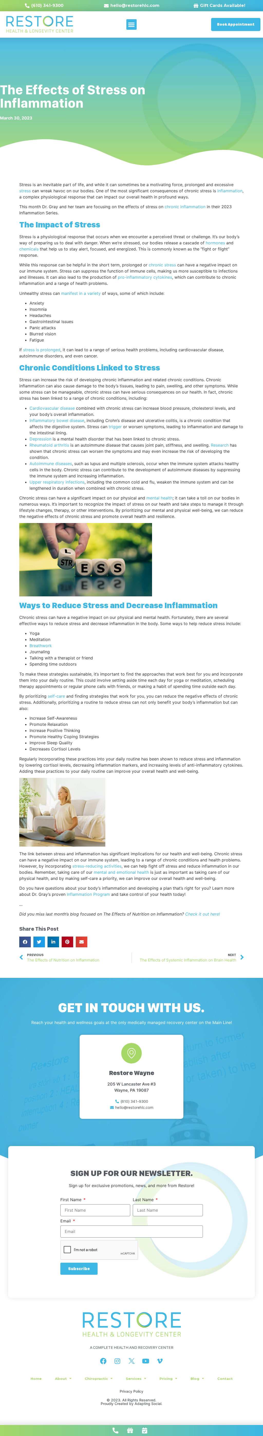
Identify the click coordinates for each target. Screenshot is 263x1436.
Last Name (144, 1200)
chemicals (29, 249)
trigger (115, 426)
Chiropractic (96, 1379)
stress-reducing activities (96, 866)
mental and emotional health (121, 872)
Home (36, 1379)
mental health (159, 497)
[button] (131, 24)
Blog (195, 1379)
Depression (40, 438)
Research (220, 445)
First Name (71, 1200)
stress (25, 190)
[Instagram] (117, 1361)
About (61, 1379)
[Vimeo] (159, 1361)
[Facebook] (103, 1361)
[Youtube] (145, 1361)
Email (66, 1221)
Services (134, 1379)
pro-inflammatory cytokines (145, 277)
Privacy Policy (131, 1391)
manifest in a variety (81, 293)
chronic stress (162, 264)
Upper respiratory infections (57, 482)
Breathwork (41, 645)
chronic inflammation (185, 206)
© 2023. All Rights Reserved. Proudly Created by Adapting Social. (131, 1402)
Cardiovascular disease (52, 408)
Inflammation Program (88, 894)
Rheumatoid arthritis (49, 445)
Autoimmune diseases (51, 463)
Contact (225, 1379)
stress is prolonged (41, 349)
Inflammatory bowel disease (57, 420)
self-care (56, 696)
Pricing (166, 1379)
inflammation (229, 190)
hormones (215, 242)
